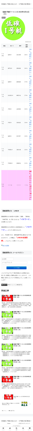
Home (8, 423)
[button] (29, 247)
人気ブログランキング (24, 423)
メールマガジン (16, 425)
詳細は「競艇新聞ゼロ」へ (30, 55)
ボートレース (13, 284)
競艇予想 (5, 284)
